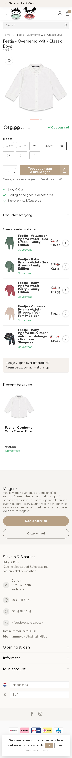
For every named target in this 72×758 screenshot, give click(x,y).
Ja (48, 745)
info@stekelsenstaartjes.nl (27, 622)
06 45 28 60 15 (21, 599)
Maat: (8, 139)
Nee (59, 745)
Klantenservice (36, 520)
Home (6, 34)
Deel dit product (49, 179)
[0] (67, 13)
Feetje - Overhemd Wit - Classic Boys (39, 34)
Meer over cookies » (36, 750)
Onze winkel (36, 533)
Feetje (7, 50)
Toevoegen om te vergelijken (19, 179)
